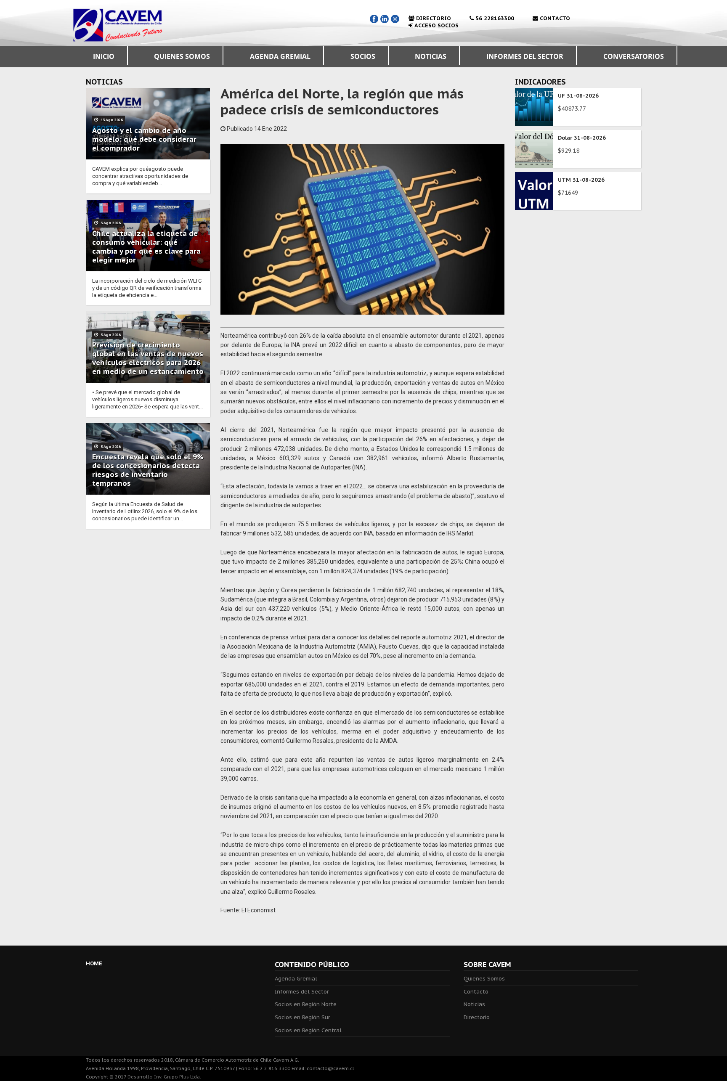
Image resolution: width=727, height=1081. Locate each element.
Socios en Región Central (308, 1030)
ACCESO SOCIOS (436, 25)
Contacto (476, 991)
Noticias (474, 1004)
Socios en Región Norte (306, 1004)
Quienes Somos (484, 978)
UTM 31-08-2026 (581, 179)
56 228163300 (494, 18)
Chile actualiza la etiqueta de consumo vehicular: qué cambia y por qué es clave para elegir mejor (146, 247)
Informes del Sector (302, 991)
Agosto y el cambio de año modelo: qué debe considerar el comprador (144, 139)
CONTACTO (554, 18)
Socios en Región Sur (302, 1017)
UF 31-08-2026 (578, 95)
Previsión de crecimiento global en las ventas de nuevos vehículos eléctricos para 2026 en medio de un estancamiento (148, 358)
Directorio (477, 1017)
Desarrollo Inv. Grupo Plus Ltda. (164, 1077)
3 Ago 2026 (110, 222)
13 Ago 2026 (111, 119)
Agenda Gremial (296, 978)
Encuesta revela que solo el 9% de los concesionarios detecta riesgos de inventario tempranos (148, 470)
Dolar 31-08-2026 (582, 137)
